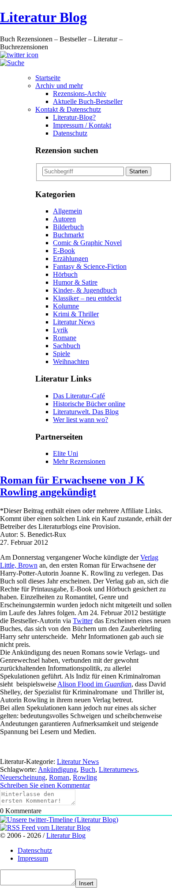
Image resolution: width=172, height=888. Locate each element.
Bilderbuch (68, 227)
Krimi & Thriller (76, 314)
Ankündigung (57, 769)
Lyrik (60, 330)
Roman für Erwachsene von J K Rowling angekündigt (72, 486)
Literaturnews (118, 769)
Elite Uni (65, 453)
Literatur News (74, 322)
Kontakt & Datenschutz (68, 109)
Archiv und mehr (59, 85)
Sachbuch (66, 345)
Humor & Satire (75, 282)
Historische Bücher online (89, 403)
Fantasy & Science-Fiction (90, 266)
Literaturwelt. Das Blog (86, 411)
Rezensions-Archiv (79, 93)
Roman (59, 777)
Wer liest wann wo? (80, 419)
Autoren (64, 219)
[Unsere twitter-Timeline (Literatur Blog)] (59, 819)
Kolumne (66, 306)
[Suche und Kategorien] (12, 62)
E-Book (64, 250)
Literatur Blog (43, 17)
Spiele (61, 353)
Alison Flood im (94, 684)
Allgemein (67, 211)
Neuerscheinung (22, 777)
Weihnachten (71, 361)
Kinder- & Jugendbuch (85, 290)
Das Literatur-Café (79, 396)
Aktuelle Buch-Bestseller (88, 101)
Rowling (85, 777)
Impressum (33, 858)
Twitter (83, 620)
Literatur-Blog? (74, 117)
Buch (87, 769)
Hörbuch (65, 274)
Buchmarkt (68, 235)
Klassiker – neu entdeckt (87, 298)
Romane (64, 337)
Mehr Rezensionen (79, 461)
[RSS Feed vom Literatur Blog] (45, 827)
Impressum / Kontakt (82, 125)
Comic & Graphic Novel (87, 242)
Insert (86, 883)
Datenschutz (70, 133)
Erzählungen (70, 258)
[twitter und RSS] (19, 55)
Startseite (47, 77)
